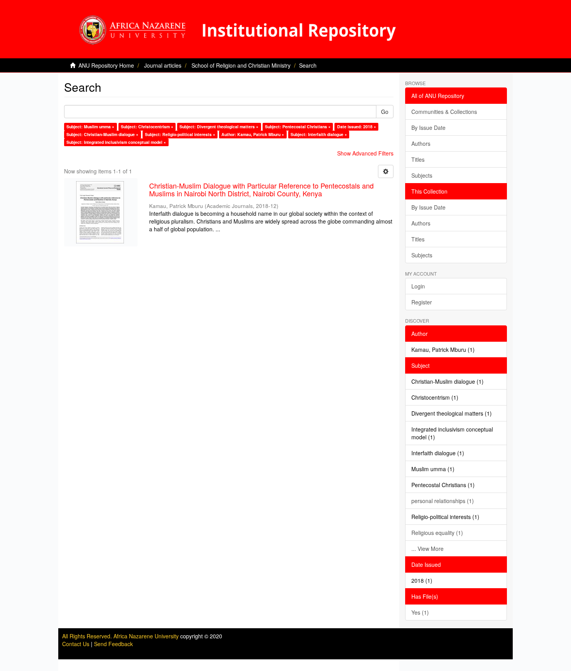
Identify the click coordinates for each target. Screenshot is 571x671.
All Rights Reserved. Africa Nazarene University (121, 636)
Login (418, 286)
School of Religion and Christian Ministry (241, 65)
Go (384, 111)
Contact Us (75, 644)
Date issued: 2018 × (356, 126)
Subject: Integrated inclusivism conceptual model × (116, 142)
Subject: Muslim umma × (90, 126)
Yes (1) (420, 612)
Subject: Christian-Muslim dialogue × (102, 134)
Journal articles (162, 65)
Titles (418, 159)
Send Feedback (113, 644)
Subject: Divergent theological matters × (218, 126)
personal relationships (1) (442, 501)
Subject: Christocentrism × (147, 126)
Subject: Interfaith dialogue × (319, 134)
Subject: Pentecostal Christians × (298, 126)
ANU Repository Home (106, 65)
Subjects (421, 175)
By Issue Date (428, 127)
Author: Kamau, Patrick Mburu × (252, 134)
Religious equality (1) (437, 532)
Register (421, 302)
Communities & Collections (444, 111)
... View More (427, 548)
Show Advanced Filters (365, 153)
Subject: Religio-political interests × (180, 134)
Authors (420, 143)
